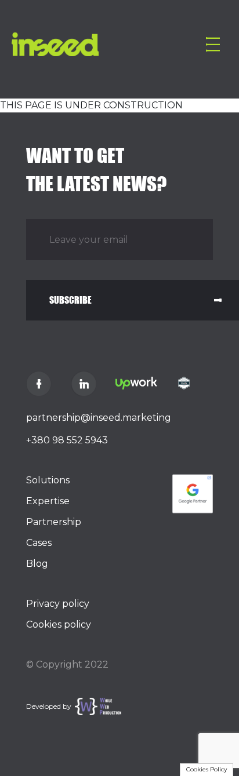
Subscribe (70, 299)
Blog (37, 563)
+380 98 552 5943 (67, 440)
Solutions (48, 480)
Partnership (53, 521)
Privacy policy (57, 603)
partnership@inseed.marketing (98, 417)
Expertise (48, 501)
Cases (39, 542)
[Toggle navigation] (212, 44)
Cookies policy (58, 624)
